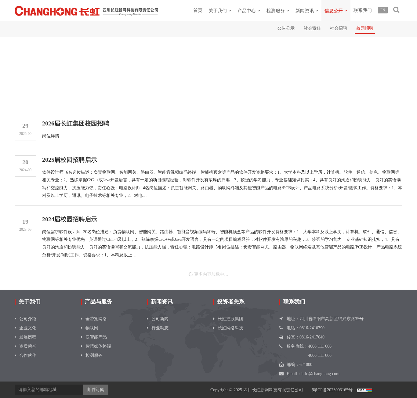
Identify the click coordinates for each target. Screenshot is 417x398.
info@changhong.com (320, 373)
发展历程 (27, 337)
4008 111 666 (320, 346)
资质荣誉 (27, 346)
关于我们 (218, 10)
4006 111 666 (320, 355)
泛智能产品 (96, 337)
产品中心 (247, 10)
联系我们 (363, 10)
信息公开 (334, 10)
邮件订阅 (95, 389)
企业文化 (27, 328)
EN (382, 10)
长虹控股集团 (230, 319)
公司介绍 (27, 319)
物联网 (91, 328)
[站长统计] (364, 390)
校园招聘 (364, 28)
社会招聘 (338, 28)
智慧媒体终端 (98, 346)
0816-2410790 (312, 328)
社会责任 (312, 28)
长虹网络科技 (230, 328)
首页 (197, 10)
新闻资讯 (305, 10)
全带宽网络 (96, 319)
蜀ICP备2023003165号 (332, 390)
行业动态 (160, 328)
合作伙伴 (27, 355)
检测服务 (276, 10)
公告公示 (286, 28)
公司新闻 (160, 319)
